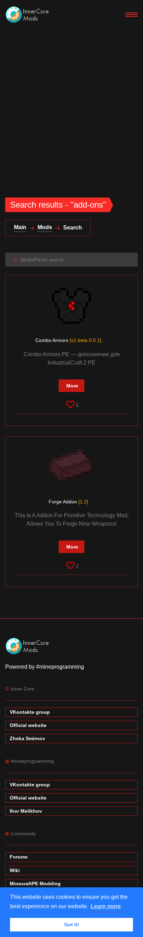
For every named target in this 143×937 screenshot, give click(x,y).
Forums (19, 857)
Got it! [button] (71, 924)
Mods (44, 227)
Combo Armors (68, 340)
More (72, 385)
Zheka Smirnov (27, 738)
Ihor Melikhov (26, 811)
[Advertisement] (71, 104)
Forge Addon (68, 501)
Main (20, 227)
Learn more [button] (106, 906)
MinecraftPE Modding (35, 883)
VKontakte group (30, 712)
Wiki (15, 870)
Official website (28, 725)
